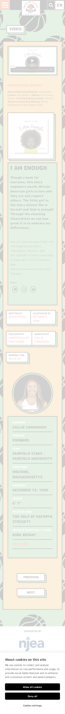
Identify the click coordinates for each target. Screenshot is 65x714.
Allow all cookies (32, 687)
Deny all (32, 696)
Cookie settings (32, 705)
